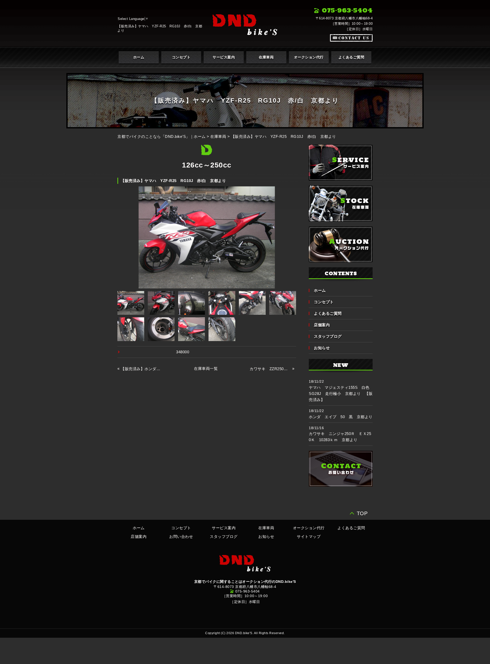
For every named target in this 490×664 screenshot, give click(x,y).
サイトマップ (309, 536)
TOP (362, 513)
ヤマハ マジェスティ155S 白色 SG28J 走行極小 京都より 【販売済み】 (341, 393)
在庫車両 (266, 57)
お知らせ (322, 348)
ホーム (138, 57)
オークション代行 (309, 57)
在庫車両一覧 (206, 368)
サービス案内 (224, 57)
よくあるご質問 (351, 57)
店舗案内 (322, 325)
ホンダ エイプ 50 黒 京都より (341, 417)
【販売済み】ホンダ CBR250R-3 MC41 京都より (141, 369)
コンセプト (181, 57)
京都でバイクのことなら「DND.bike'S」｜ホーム (161, 136)
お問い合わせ (181, 536)
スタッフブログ (328, 336)
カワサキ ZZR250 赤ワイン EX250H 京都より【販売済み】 (270, 369)
